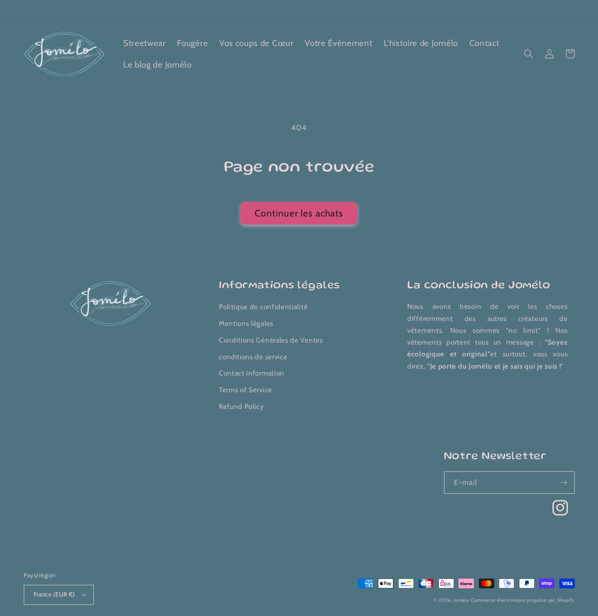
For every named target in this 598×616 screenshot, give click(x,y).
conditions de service (253, 356)
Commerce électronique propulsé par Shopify (523, 600)
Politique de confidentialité (263, 306)
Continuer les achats (299, 213)
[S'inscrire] (563, 482)
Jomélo (461, 600)
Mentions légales (246, 323)
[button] (529, 54)
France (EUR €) (54, 594)
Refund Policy (241, 406)
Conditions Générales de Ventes (271, 340)
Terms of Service (245, 389)
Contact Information (251, 373)
